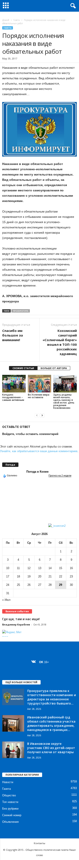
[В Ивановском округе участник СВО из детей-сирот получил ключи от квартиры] (13, 750)
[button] (72, 6)
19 (29, 576)
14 (50, 568)
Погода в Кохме (37, 471)
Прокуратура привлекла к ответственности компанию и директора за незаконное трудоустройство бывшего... (51, 697)
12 (29, 568)
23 (71, 576)
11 (18, 568)
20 (39, 576)
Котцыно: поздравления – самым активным (13, 397)
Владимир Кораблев (16, 624)
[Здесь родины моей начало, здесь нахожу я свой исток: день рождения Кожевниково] (65, 383)
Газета (16, 20)
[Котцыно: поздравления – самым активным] (14, 383)
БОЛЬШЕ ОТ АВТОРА (54, 368)
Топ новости (10, 802)
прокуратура (20, 310)
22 (60, 576)
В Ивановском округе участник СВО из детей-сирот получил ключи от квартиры (51, 748)
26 (29, 584)
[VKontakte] (34, 662)
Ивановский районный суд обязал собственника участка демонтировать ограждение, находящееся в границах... (51, 723)
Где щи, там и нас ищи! (21, 619)
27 (39, 584)
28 (50, 584)
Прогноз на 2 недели (59, 475)
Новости (7, 782)
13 (39, 568)
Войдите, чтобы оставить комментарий (30, 434)
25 (18, 584)
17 (7, 576)
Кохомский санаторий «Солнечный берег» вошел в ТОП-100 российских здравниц (60, 342)
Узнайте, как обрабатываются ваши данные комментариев (38, 451)
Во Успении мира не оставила (38, 396)
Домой (5, 20)
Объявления (10, 821)
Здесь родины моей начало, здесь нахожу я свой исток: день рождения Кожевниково (63, 401)
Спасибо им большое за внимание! (12, 335)
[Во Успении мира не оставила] (39, 383)
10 (7, 568)
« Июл (6, 599)
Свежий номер (11, 815)
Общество (9, 795)
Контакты (39, 843)
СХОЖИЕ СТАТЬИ (23, 368)
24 (7, 584)
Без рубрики (10, 808)
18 (18, 576)
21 (50, 576)
